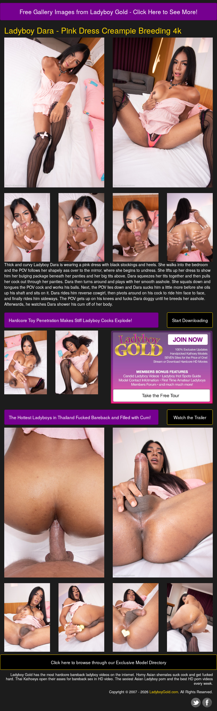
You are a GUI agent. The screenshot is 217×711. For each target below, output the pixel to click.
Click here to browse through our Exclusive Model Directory (108, 662)
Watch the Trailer (189, 417)
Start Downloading (190, 320)
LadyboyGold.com (163, 691)
